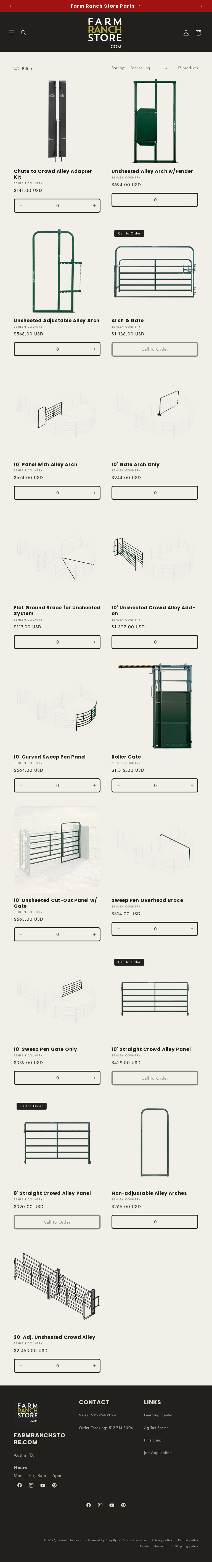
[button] (12, 33)
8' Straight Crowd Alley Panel (52, 1193)
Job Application (158, 1452)
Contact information (154, 1546)
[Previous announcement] (11, 6)
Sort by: (118, 68)
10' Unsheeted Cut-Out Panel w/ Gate (55, 903)
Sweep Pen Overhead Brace (147, 900)
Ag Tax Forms (156, 1427)
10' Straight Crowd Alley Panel (151, 1049)
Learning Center (158, 1415)
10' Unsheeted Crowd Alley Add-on (153, 610)
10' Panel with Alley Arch (46, 465)
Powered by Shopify (102, 1540)
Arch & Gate (128, 321)
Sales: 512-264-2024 (97, 1415)
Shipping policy (186, 1546)
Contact (94, 1402)
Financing (152, 1440)
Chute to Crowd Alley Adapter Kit (53, 174)
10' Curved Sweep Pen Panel (50, 757)
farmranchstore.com (71, 1540)
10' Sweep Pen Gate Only (45, 1049)
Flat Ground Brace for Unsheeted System (57, 610)
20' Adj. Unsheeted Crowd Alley (54, 1337)
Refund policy (188, 1540)
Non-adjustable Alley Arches (149, 1193)
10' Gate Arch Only (136, 465)
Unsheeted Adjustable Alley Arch (57, 321)
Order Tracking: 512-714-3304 (106, 1427)
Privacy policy (162, 1540)
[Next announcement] (201, 6)
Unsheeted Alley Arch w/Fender (153, 171)
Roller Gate (126, 757)
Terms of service (134, 1540)
